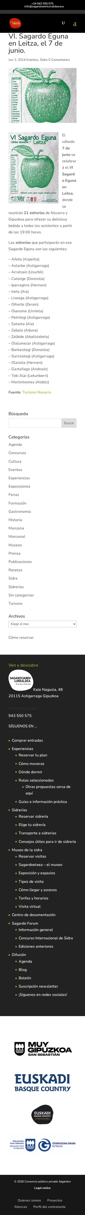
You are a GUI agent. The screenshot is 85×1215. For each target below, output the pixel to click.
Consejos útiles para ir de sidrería (47, 841)
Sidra (43, 60)
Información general (36, 929)
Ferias (13, 494)
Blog (23, 969)
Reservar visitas (32, 856)
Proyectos (54, 1200)
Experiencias (19, 478)
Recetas (15, 570)
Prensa (14, 553)
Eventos (32, 60)
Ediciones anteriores (36, 946)
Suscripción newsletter (38, 986)
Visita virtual (30, 906)
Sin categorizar (21, 595)
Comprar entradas (27, 740)
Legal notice (42, 1188)
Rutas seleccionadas (36, 780)
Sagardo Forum (25, 923)
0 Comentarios (59, 60)
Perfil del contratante (49, 1207)
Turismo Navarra (36, 392)
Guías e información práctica (43, 801)
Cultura (14, 461)
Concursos (17, 453)
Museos (15, 545)
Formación (17, 503)
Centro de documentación (33, 914)
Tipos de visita (31, 881)
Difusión (19, 954)
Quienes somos (29, 1200)
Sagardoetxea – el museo (40, 864)
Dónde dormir (30, 772)
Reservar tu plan (33, 755)
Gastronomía (19, 511)
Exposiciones (19, 486)
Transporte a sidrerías (37, 833)
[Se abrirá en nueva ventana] (37, 726)
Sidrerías (16, 587)
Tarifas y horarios (33, 898)
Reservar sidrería (33, 816)
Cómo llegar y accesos (38, 890)
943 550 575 (20, 715)
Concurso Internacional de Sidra (46, 938)
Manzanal (16, 536)
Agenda (15, 444)
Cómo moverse (31, 763)
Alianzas (20, 1207)
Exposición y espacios (37, 873)
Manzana (16, 528)
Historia (15, 520)
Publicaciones (20, 561)
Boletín (25, 978)
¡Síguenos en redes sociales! (43, 994)
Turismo (15, 603)
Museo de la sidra (27, 850)
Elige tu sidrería (32, 824)
